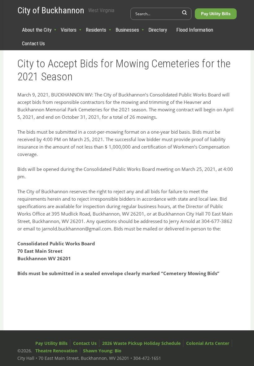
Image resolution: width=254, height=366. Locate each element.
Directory (157, 30)
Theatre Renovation (56, 351)
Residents (96, 30)
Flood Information (194, 30)
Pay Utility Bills (215, 13)
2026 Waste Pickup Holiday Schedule (141, 343)
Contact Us (33, 43)
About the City (36, 30)
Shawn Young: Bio (102, 351)
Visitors (69, 30)
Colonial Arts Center (207, 343)
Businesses (127, 30)
